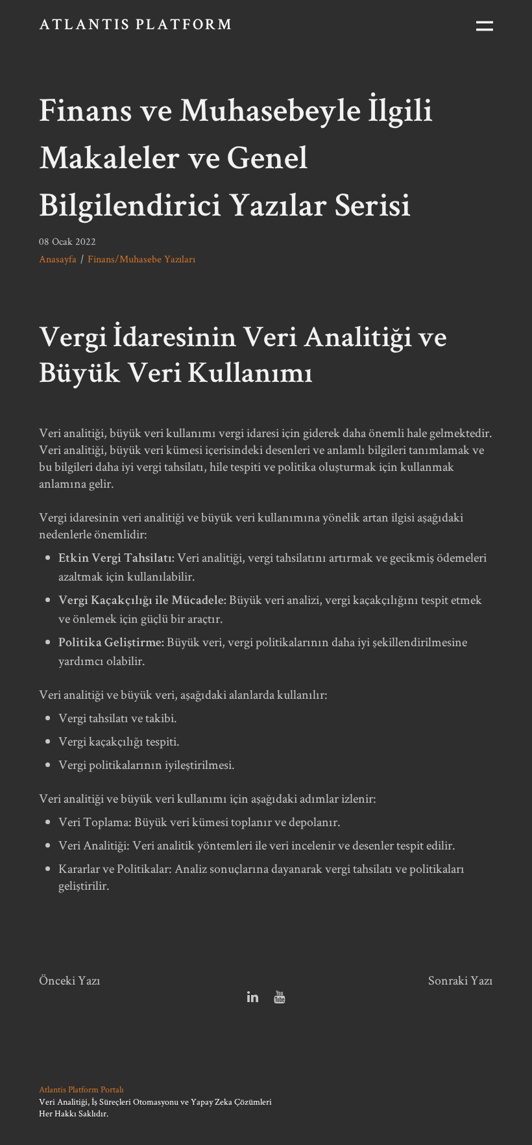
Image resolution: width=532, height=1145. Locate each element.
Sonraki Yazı (460, 980)
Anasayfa (58, 259)
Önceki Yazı (70, 980)
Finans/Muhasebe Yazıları (141, 259)
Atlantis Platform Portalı (81, 1089)
